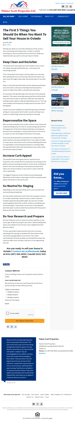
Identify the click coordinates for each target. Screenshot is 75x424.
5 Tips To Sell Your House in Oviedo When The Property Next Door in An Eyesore (60, 159)
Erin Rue (7, 45)
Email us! (42, 353)
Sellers (57, 3)
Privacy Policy (39, 397)
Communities (62, 16)
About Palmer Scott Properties (61, 395)
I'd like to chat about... (12, 289)
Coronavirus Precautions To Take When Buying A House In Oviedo (61, 151)
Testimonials (36, 16)
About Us (49, 16)
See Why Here (61, 193)
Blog (5, 22)
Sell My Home (26, 395)
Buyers (63, 3)
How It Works (44, 395)
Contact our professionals (26, 251)
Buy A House (35, 395)
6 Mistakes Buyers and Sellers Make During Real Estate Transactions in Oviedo (61, 135)
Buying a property (13, 295)
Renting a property (13, 297)
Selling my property (13, 292)
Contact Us (70, 3)
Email (7, 304)
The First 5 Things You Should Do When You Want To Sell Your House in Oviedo (61, 143)
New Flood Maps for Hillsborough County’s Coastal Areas (58, 127)
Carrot (50, 418)
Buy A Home (23, 16)
